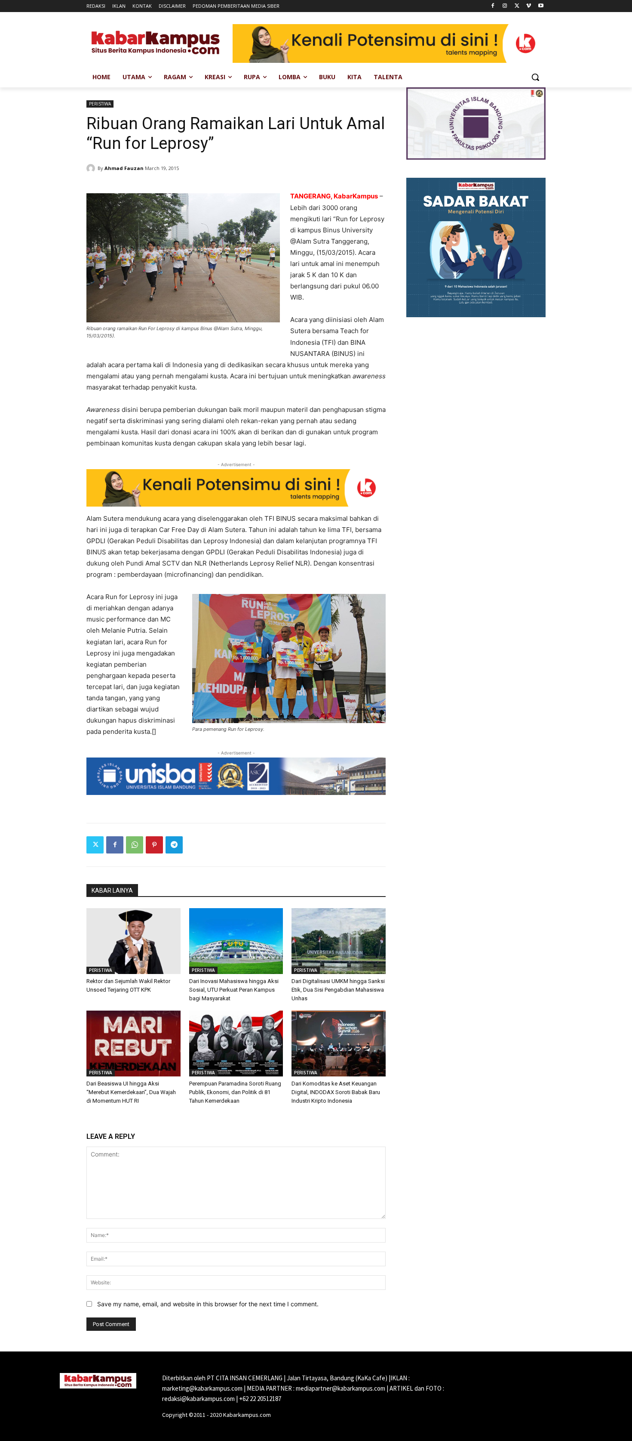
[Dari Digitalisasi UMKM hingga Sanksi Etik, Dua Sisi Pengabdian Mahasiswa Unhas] (338, 941)
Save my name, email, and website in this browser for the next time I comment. (208, 1304)
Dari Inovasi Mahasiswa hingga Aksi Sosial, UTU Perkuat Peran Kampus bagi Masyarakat (234, 990)
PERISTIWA (100, 104)
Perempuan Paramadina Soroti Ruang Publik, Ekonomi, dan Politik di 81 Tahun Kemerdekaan (235, 1092)
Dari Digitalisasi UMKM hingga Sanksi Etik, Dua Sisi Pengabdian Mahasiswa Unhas (338, 990)
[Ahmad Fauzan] (92, 168)
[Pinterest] (154, 844)
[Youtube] (541, 6)
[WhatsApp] (134, 844)
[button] (535, 77)
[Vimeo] (529, 6)
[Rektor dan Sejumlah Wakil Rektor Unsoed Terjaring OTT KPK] (133, 941)
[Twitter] (517, 6)
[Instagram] (505, 6)
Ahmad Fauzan (124, 168)
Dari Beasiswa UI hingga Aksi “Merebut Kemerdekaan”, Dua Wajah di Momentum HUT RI (131, 1092)
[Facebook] (493, 6)
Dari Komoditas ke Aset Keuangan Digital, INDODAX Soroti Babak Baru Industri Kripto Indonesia (335, 1092)
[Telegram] (174, 844)
